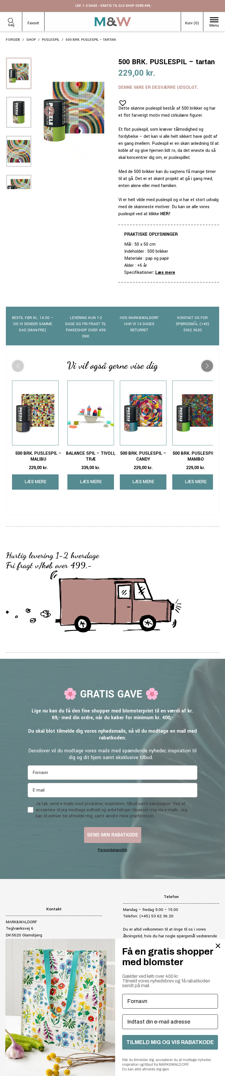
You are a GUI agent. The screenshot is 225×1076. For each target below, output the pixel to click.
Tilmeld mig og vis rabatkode (170, 1042)
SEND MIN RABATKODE (112, 834)
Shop (31, 39)
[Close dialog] (218, 946)
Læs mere (165, 272)
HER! (165, 214)
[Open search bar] (11, 19)
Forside (13, 39)
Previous (49, 112)
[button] (121, 101)
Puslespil (50, 39)
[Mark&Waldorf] (112, 21)
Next (99, 112)
